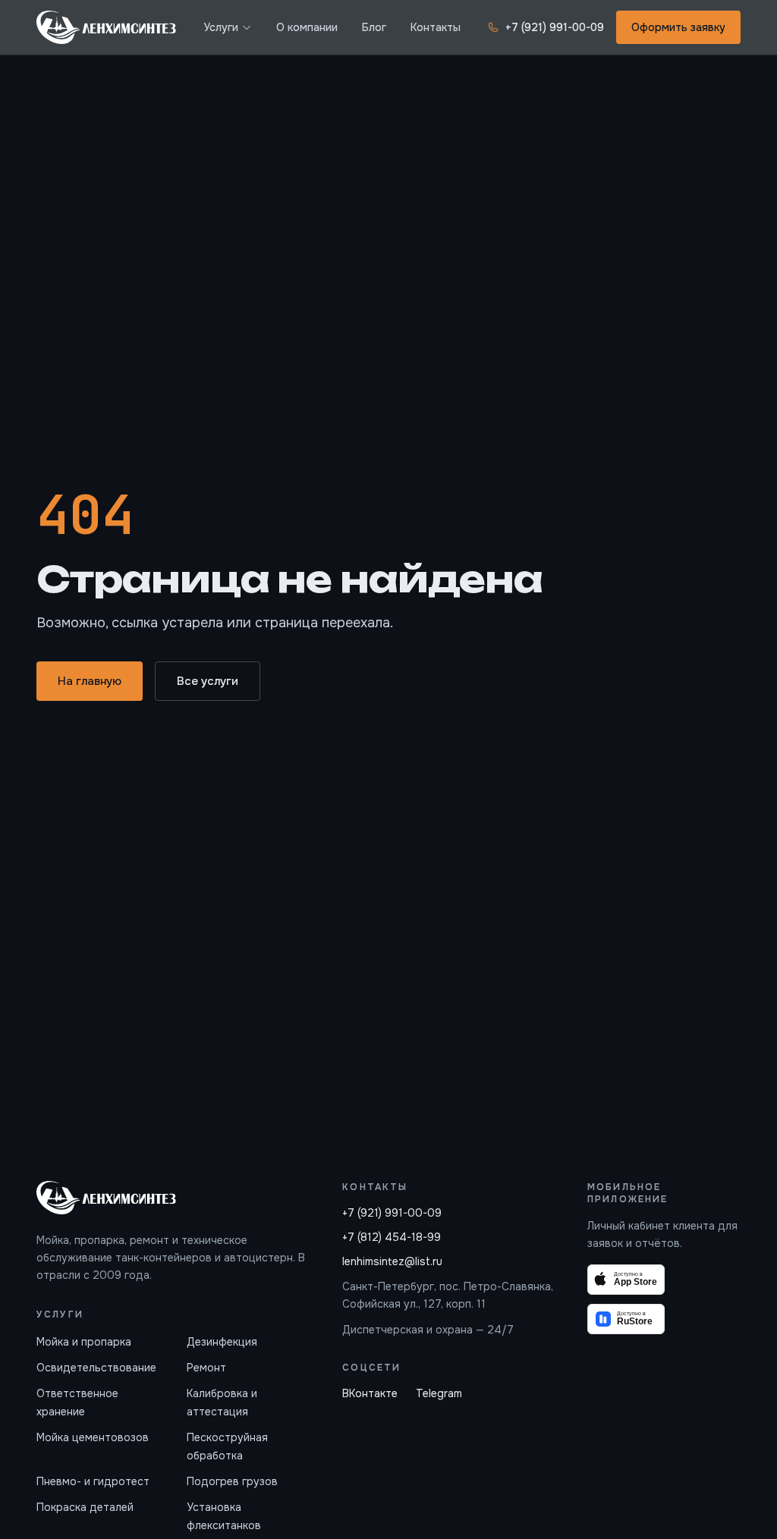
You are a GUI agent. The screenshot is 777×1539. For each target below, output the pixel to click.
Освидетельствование (96, 1367)
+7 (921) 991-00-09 (554, 27)
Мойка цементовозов (92, 1437)
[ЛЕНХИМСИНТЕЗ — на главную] (106, 27)
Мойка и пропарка (83, 1342)
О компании (307, 27)
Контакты (436, 27)
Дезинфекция (222, 1342)
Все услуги (207, 681)
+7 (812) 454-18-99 (391, 1237)
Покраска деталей (85, 1507)
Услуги (220, 27)
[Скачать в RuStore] (626, 1319)
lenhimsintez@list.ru (392, 1261)
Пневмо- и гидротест (92, 1481)
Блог (374, 27)
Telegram (439, 1393)
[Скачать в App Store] (626, 1279)
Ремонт (206, 1367)
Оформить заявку (678, 27)
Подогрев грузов (232, 1481)
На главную (89, 681)
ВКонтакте (370, 1393)
